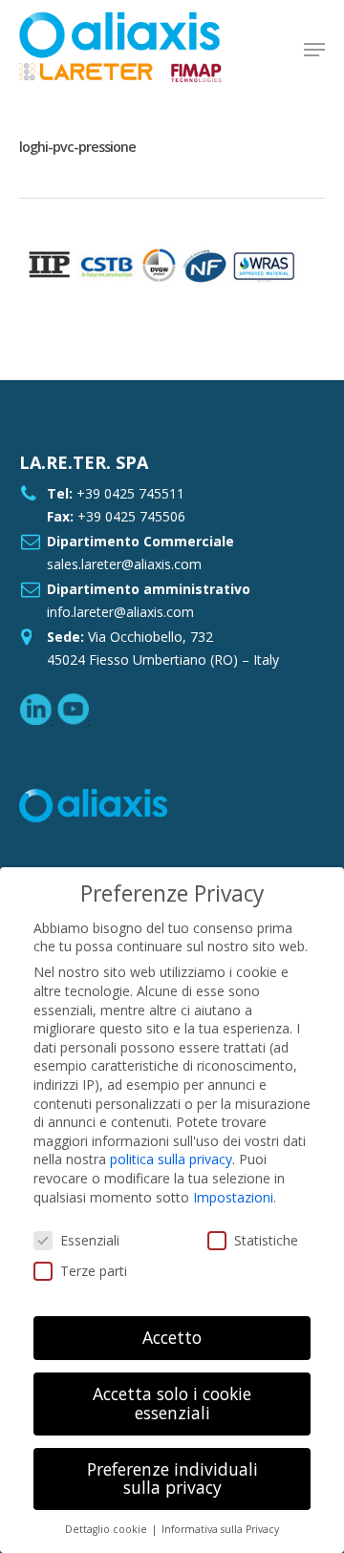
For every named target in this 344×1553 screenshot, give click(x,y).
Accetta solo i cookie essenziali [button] (172, 1403)
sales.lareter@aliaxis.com (124, 564)
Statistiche (266, 1240)
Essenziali (89, 1240)
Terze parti (93, 1271)
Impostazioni (233, 1197)
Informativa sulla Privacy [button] (220, 1529)
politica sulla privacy (171, 1159)
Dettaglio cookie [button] (107, 1529)
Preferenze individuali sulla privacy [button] (172, 1478)
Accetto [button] (172, 1337)
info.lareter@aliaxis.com (120, 612)
